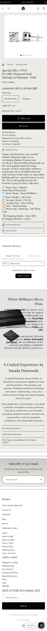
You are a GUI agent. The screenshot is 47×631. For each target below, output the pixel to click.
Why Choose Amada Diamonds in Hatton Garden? (19, 441)
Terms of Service (9, 553)
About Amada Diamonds (12, 505)
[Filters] (5, 263)
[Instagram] (23, 625)
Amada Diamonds (19, 615)
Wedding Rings (8, 566)
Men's (4, 579)
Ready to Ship (7, 536)
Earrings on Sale (21, 64)
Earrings (10, 64)
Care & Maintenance (13, 225)
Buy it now (23, 126)
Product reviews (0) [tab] (13, 256)
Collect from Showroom (12, 434)
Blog (4, 519)
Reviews (5, 523)
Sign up (23, 606)
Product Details (11, 150)
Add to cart (25, 118)
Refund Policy (7, 546)
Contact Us (6, 510)
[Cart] (44, 8)
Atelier (4, 533)
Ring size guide (8, 540)
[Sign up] (41, 479)
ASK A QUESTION (11, 231)
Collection (6, 514)
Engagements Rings (10, 562)
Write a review (23, 276)
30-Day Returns (27, 2)
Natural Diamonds (9, 576)
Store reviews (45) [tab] (34, 256)
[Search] (8, 8)
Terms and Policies (24, 620)
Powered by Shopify (32, 615)
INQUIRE (5, 586)
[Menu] (3, 8)
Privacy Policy (8, 543)
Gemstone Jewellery (10, 572)
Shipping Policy (8, 550)
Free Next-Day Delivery (11, 428)
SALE (4, 583)
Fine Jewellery (7, 569)
